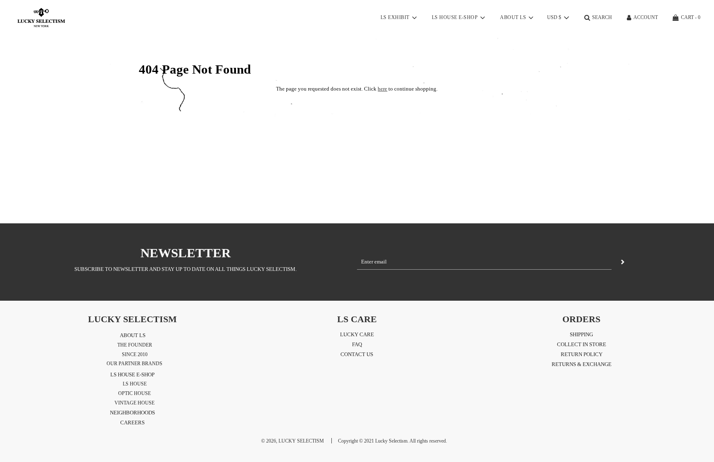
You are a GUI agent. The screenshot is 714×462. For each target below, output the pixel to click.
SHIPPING (581, 334)
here (382, 89)
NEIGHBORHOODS (132, 412)
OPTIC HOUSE (134, 393)
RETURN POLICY (581, 354)
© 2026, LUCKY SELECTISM (292, 441)
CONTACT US (356, 354)
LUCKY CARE (357, 334)
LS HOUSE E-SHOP (132, 374)
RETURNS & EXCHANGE (582, 364)
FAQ (357, 344)
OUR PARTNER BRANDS (134, 363)
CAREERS (132, 422)
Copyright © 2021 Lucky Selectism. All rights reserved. (392, 441)
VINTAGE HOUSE (134, 403)
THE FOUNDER (134, 345)
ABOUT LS (132, 335)
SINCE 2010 (135, 354)
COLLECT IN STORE (581, 344)
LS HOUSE (135, 384)
